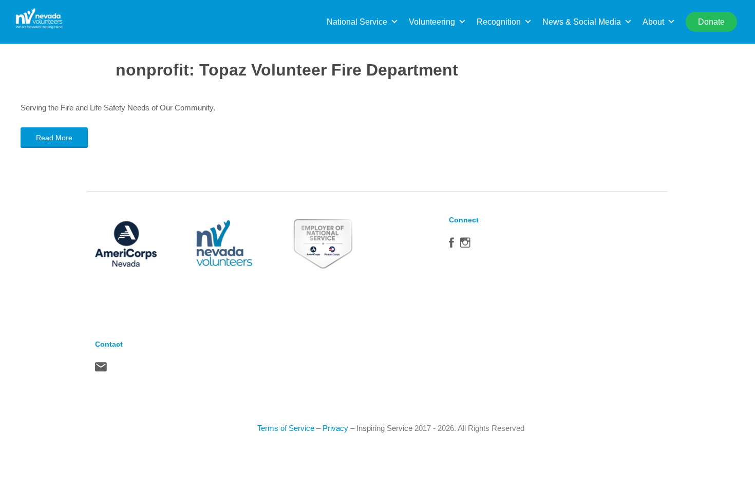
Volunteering (432, 21)
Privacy (335, 428)
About (653, 21)
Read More (54, 138)
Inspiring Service (384, 428)
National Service (357, 21)
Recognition (499, 21)
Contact (101, 369)
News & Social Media (581, 21)
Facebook (451, 245)
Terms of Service (285, 428)
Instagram (465, 245)
